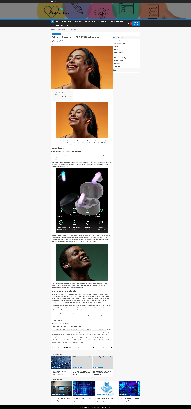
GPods (103, 285)
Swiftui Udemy (80, 337)
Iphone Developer (56, 334)
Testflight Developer (56, 339)
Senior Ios (82, 334)
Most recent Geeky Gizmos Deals (64, 96)
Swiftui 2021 (86, 336)
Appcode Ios (69, 329)
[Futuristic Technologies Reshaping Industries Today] (129, 388)
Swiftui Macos (55, 337)
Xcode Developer (91, 341)
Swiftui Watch (95, 337)
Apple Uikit (82, 329)
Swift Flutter (70, 336)
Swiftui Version (88, 337)
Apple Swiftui (76, 329)
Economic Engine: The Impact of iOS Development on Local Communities (102, 372)
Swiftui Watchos (102, 337)
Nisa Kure (61, 374)
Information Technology (120, 58)
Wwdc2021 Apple (64, 341)
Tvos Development (66, 339)
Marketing (117, 63)
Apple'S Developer (90, 329)
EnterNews (101, 407)
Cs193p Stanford (63, 331)
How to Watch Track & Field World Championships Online (66, 346)
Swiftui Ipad (105, 336)
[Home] (52, 21)
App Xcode (62, 329)
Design (116, 49)
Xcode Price (67, 342)
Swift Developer (62, 336)
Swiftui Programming (63, 337)
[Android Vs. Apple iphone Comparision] (61, 362)
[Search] (129, 23)
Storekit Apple (55, 336)
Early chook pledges (57, 162)
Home (57, 21)
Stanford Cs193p (89, 334)
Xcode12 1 (81, 342)
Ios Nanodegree (64, 332)
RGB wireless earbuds (60, 94)
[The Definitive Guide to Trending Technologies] (61, 388)
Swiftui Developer (98, 336)
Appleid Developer (99, 329)
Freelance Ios (79, 331)
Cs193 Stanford (107, 329)
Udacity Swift (80, 339)
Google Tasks (102, 21)
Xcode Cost (78, 341)
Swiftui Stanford (72, 337)
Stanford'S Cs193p (106, 334)
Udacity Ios (73, 339)
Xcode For (98, 341)
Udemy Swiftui (87, 339)
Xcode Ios (104, 341)
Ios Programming (72, 332)
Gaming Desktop (90, 21)
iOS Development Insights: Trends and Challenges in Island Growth (81, 372)
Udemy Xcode (95, 339)
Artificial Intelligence (116, 21)
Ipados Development (99, 332)
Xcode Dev (84, 341)
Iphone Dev (107, 332)
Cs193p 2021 (55, 331)
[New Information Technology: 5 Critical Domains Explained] (84, 388)
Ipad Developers (80, 332)
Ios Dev (103, 331)
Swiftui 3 (91, 336)
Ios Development (67, 21)
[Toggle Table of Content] (69, 92)
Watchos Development (104, 339)
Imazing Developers (96, 331)
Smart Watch (60, 25)
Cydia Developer (71, 331)
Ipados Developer (89, 332)
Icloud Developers (87, 331)
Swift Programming (78, 336)
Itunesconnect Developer (66, 334)
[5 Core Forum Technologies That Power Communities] (107, 388)
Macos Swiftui (76, 334)
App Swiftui (56, 329)
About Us (70, 25)
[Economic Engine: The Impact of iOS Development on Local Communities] (103, 362)
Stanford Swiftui (97, 334)
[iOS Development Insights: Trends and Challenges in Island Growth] (82, 362)
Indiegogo (59, 320)
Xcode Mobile (61, 342)
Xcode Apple (72, 341)
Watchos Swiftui (55, 341)
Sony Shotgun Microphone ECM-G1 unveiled (100, 346)
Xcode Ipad (54, 342)
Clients (116, 46)
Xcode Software (74, 342)
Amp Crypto (78, 21)
